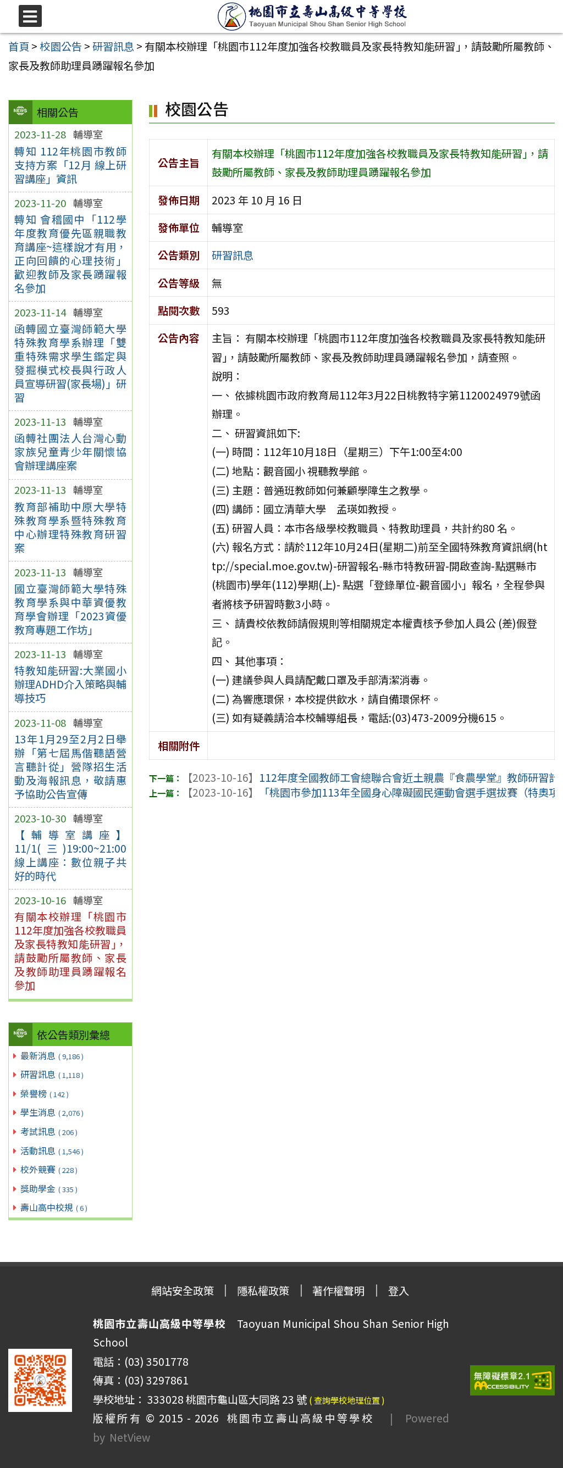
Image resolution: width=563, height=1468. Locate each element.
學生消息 (52, 1112)
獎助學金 (49, 1188)
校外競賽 (49, 1169)
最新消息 (52, 1055)
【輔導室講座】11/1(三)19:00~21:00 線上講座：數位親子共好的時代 (70, 855)
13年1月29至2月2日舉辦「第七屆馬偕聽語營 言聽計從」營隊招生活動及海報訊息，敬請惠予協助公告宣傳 (70, 766)
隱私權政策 (263, 1290)
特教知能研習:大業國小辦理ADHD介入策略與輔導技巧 (70, 684)
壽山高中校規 (53, 1207)
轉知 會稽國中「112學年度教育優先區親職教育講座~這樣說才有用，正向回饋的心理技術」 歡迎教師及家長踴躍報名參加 (70, 254)
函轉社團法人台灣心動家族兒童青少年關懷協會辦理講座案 (70, 451)
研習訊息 (52, 1074)
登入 (398, 1290)
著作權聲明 (338, 1290)
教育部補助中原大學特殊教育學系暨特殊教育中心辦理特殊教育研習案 (70, 527)
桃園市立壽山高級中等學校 (296, 1418)
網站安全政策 (182, 1290)
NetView (129, 1437)
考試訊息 (49, 1131)
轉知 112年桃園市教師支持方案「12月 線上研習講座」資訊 (70, 164)
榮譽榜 (44, 1093)
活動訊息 (52, 1150)
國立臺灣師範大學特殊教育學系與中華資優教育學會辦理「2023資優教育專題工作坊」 (70, 609)
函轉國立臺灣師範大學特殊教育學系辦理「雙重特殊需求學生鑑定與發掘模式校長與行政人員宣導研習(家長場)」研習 (70, 363)
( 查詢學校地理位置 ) (347, 1400)
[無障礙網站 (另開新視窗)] (512, 1380)
